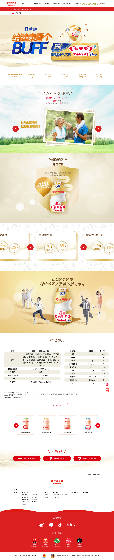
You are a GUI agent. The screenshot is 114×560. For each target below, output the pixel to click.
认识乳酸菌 (35, 497)
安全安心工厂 (25, 501)
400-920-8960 (89, 4)
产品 (28, 4)
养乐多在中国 (25, 499)
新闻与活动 (46, 494)
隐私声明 (14, 555)
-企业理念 (24, 494)
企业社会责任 (75, 492)
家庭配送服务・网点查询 (60, 494)
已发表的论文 (35, 501)
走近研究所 (35, 499)
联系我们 (22, 555)
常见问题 (56, 497)
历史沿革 (24, 504)
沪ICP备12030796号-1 (96, 555)
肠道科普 (86, 492)
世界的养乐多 (25, 497)
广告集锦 (45, 497)
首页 (13, 9)
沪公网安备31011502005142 (62, 555)
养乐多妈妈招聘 (32, 555)
